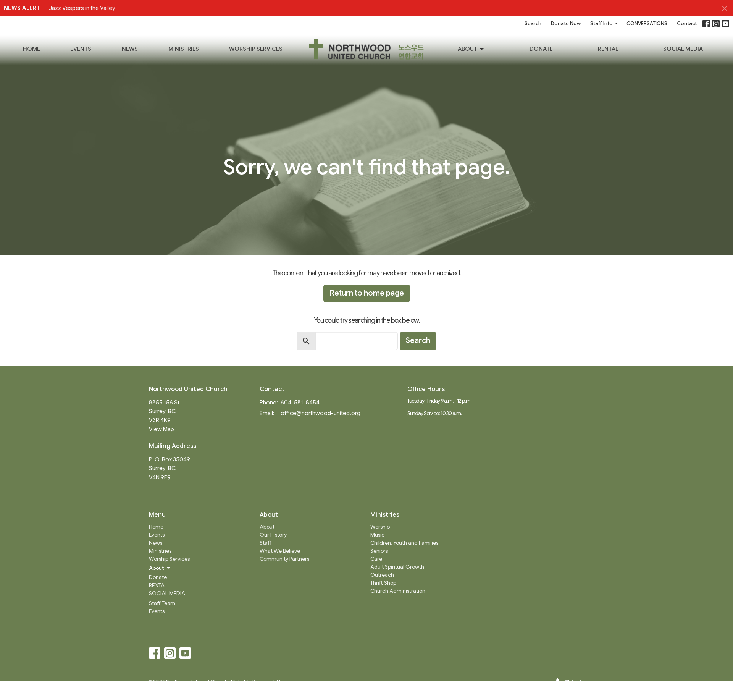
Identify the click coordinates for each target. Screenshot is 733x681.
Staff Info (601, 23)
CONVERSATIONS (646, 23)
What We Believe (280, 550)
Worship (380, 526)
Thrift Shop (383, 582)
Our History (273, 534)
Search (533, 23)
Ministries (183, 48)
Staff (265, 542)
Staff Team (162, 603)
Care (376, 558)
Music (377, 534)
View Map (161, 429)
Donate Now (566, 23)
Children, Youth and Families (404, 542)
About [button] (156, 568)
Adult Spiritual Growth (397, 566)
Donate (541, 48)
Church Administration (397, 590)
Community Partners (284, 558)
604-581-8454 (300, 402)
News (130, 48)
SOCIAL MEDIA (683, 48)
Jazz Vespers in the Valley (82, 8)
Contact (687, 23)
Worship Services (256, 48)
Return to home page (366, 293)
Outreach (382, 574)
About (467, 48)
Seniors (379, 550)
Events (80, 48)
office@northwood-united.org (320, 413)
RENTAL (608, 48)
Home (31, 48)
